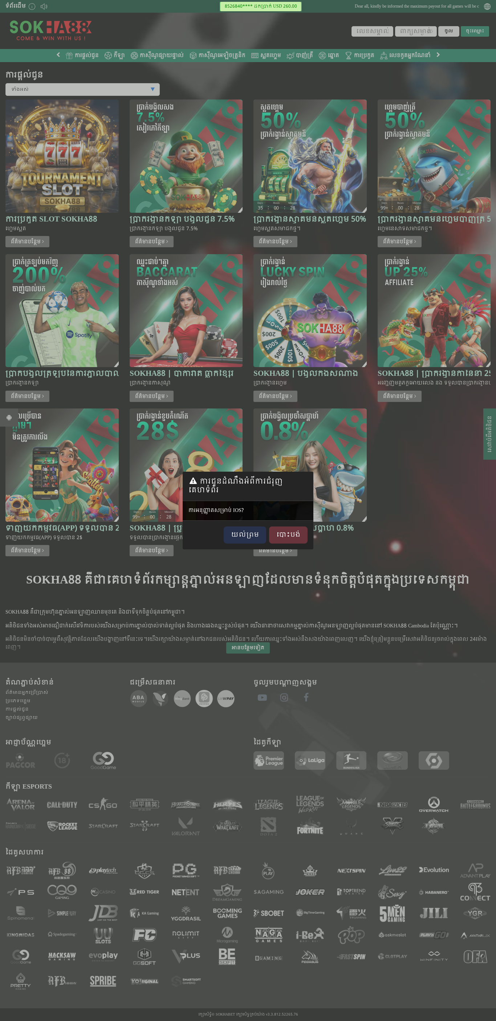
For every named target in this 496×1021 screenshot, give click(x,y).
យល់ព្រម (245, 535)
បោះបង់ (288, 535)
